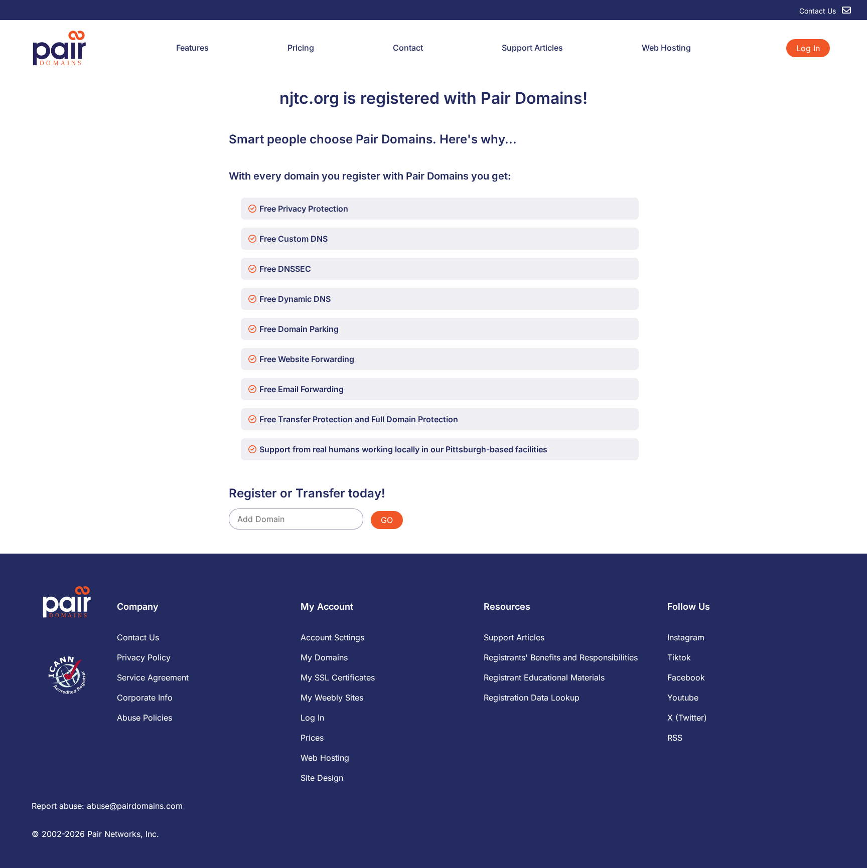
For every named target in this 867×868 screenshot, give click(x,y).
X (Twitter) (687, 718)
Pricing (300, 48)
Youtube (682, 697)
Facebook (686, 677)
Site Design (322, 778)
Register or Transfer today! (307, 493)
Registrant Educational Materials (544, 677)
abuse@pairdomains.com (135, 806)
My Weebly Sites (332, 697)
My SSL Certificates (338, 677)
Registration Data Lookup (532, 697)
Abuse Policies (144, 718)
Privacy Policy (144, 657)
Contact (408, 48)
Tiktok (679, 657)
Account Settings (332, 637)
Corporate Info (145, 697)
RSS (674, 738)
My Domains (324, 657)
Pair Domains (532, 98)
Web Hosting (666, 48)
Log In (808, 48)
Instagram (685, 637)
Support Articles (532, 48)
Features (192, 48)
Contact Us (818, 11)
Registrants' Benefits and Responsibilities (561, 657)
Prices (312, 738)
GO (387, 520)
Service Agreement (153, 677)
